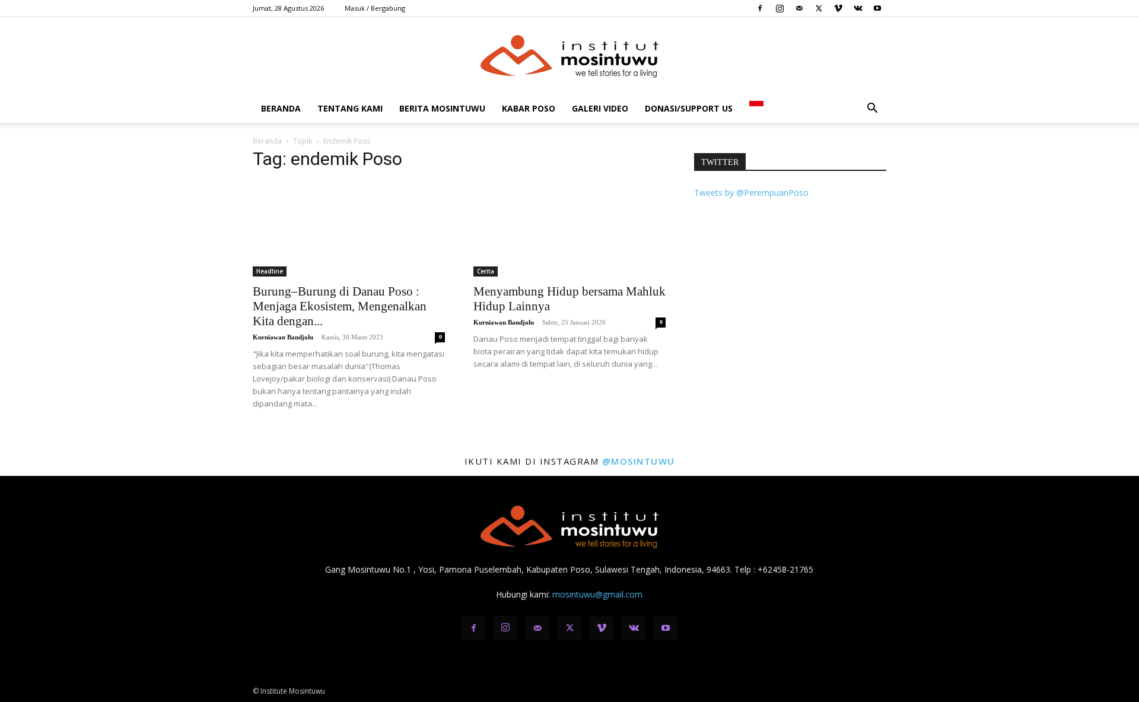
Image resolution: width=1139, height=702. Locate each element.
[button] (872, 109)
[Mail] (799, 8)
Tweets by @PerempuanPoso (751, 192)
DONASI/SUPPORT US (689, 108)
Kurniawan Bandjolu (283, 337)
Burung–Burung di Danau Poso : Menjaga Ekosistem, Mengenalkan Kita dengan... (340, 306)
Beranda (281, 108)
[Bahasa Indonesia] (756, 108)
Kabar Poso (528, 108)
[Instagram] (779, 8)
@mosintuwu (638, 461)
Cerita (485, 271)
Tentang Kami (350, 108)
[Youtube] (877, 8)
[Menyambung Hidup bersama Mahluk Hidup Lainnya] (569, 229)
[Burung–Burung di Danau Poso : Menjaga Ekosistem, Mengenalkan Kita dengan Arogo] (349, 229)
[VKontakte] (858, 8)
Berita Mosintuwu (442, 108)
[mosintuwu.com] (569, 56)
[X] (819, 8)
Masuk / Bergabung (375, 8)
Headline (269, 271)
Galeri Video (600, 108)
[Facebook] (760, 8)
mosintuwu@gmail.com (597, 594)
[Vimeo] (838, 8)
